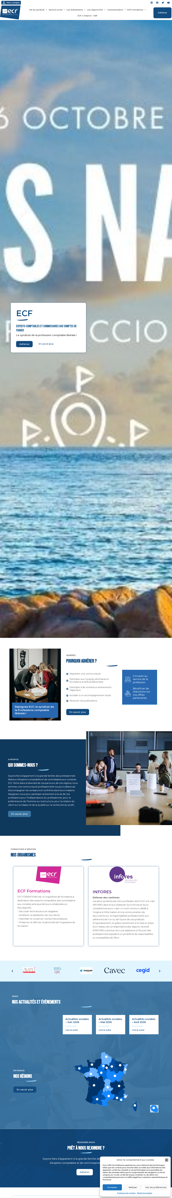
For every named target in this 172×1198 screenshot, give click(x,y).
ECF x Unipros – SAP (87, 15)
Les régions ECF (95, 10)
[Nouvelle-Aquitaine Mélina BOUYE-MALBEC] (94, 1085)
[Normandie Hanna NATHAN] (92, 1064)
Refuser (133, 1187)
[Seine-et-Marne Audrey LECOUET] (106, 1067)
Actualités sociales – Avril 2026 (143, 1021)
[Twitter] (163, 3)
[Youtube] (168, 3)
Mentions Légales (144, 1193)
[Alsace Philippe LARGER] (125, 1069)
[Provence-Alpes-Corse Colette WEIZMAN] (117, 1098)
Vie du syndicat (36, 10)
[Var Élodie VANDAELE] (121, 1100)
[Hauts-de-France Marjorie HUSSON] (106, 1057)
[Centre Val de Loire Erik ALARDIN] (101, 1073)
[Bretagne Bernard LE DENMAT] (79, 1068)
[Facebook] (157, 3)
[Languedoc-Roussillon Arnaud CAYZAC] (108, 1096)
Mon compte (13, 2)
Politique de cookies (126, 1193)
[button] (166, 1160)
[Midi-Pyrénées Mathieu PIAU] (97, 1099)
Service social (55, 10)
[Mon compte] (4, 2)
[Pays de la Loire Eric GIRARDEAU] (91, 1074)
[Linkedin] (151, 3)
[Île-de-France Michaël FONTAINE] (103, 1066)
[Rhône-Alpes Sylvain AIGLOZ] (119, 1086)
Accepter (112, 1187)
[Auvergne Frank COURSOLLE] (107, 1087)
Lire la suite (71, 1030)
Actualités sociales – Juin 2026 (77, 1021)
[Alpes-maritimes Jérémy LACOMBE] (125, 1096)
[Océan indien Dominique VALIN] (153, 1108)
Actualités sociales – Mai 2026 (110, 1021)
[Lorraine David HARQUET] (120, 1065)
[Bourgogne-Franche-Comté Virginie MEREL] (115, 1076)
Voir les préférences (155, 1187)
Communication (115, 10)
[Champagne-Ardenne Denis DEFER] (112, 1066)
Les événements (75, 10)
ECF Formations (135, 10)
